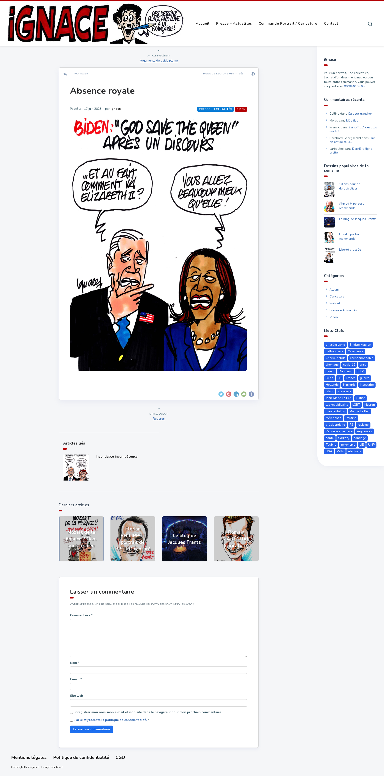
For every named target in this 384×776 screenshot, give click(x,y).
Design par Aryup (52, 767)
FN (340, 378)
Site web (76, 696)
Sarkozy (343, 438)
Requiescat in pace (339, 431)
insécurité (367, 385)
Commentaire (81, 615)
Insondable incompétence (117, 456)
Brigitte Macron (360, 345)
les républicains (337, 405)
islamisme (344, 391)
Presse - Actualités (215, 109)
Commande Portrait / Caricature (288, 23)
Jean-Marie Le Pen (339, 398)
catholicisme (334, 351)
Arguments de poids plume (159, 60)
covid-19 (349, 365)
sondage (360, 438)
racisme (363, 425)
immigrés (349, 385)
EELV (360, 371)
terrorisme (348, 445)
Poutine (351, 418)
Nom (74, 663)
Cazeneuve (355, 351)
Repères (159, 419)
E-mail (76, 679)
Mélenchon (333, 418)
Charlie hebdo (336, 358)
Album (334, 289)
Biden (241, 109)
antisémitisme (335, 345)
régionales (364, 431)
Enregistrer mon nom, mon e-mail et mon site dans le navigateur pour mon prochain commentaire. (148, 712)
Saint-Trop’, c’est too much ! (353, 129)
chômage (332, 365)
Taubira (331, 445)
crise (363, 365)
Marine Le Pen (360, 411)
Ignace (116, 109)
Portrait (335, 303)
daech (330, 371)
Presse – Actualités (234, 23)
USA (329, 451)
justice (360, 398)
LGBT (356, 405)
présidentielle (335, 425)
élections (354, 451)
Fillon (329, 378)
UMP (371, 445)
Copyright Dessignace (25, 767)
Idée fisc (352, 120)
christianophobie (361, 358)
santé (330, 438)
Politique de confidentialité (81, 757)
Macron (369, 405)
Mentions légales (29, 757)
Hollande (332, 385)
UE (362, 445)
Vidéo (334, 317)
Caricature (337, 296)
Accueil (203, 23)
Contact (331, 23)
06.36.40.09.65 (354, 86)
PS (351, 425)
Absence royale (102, 91)
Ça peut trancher (360, 114)
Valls (340, 451)
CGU (120, 757)
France (351, 378)
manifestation (335, 411)
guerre (364, 378)
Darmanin (345, 371)
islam (329, 391)
